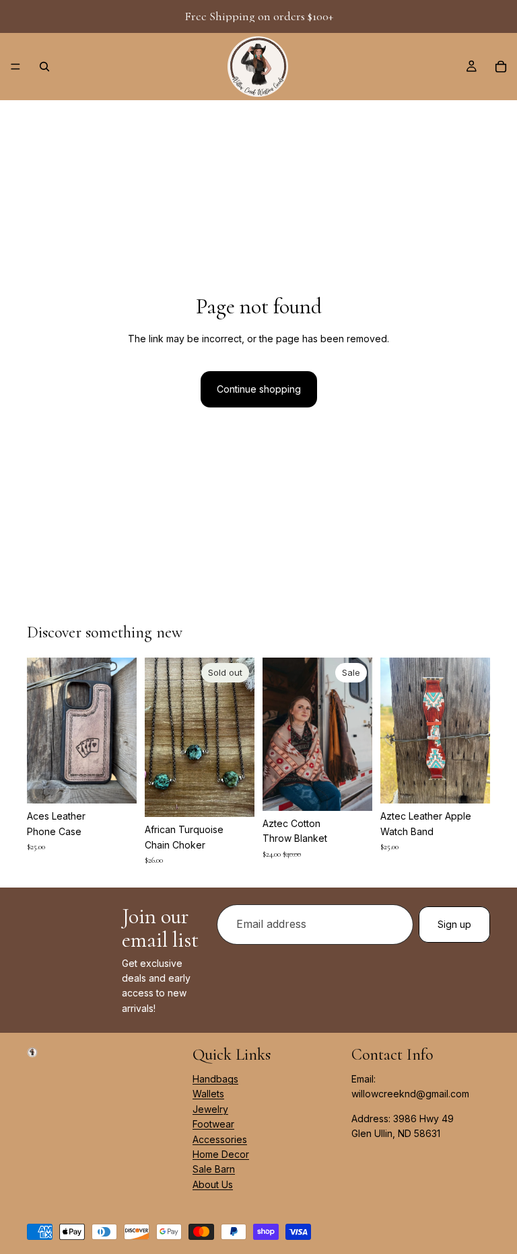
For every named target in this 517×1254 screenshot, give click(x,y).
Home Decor (221, 1154)
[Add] (351, 790)
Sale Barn (214, 1169)
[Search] (44, 66)
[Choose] (116, 783)
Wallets (208, 1094)
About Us (213, 1184)
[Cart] (501, 66)
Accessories (220, 1139)
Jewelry (210, 1109)
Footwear (213, 1124)
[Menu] (15, 66)
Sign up (454, 924)
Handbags (215, 1079)
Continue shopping (259, 389)
